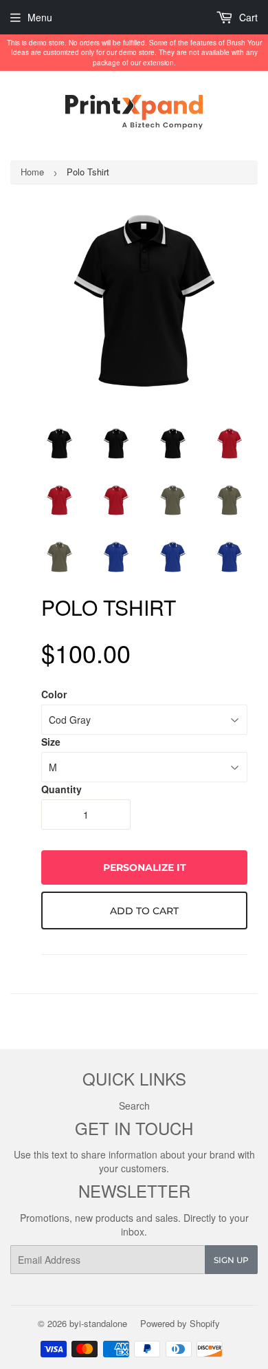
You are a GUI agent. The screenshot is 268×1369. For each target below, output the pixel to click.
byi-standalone (98, 1323)
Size (50, 741)
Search (134, 1105)
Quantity (61, 789)
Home (32, 172)
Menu (39, 17)
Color (54, 694)
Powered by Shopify (180, 1323)
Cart (247, 17)
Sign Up (231, 1260)
